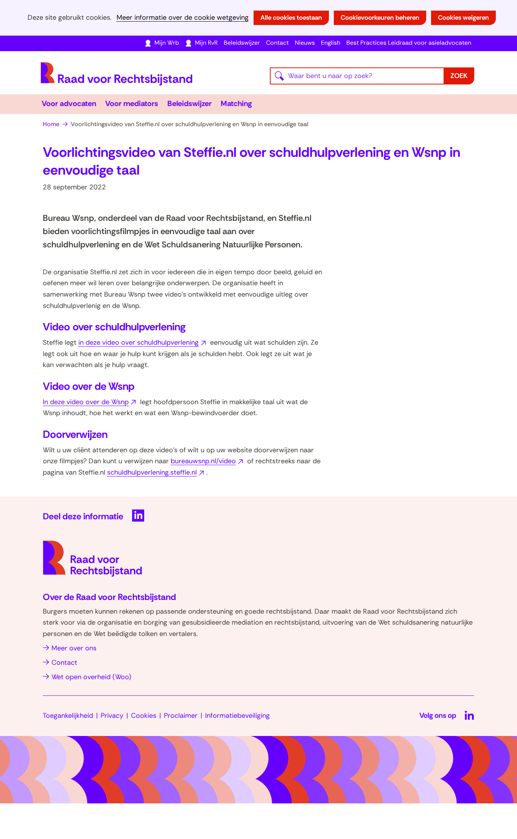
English (330, 43)
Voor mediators (131, 103)
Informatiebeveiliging (237, 715)
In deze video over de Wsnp (90, 401)
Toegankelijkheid (68, 715)
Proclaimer (181, 715)
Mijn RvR (206, 43)
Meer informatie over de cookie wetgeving (183, 17)
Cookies (143, 715)
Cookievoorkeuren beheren (380, 17)
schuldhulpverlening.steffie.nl (156, 472)
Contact (277, 43)
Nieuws (305, 43)
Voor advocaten (69, 103)
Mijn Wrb (166, 43)
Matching (236, 103)
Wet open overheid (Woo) (91, 676)
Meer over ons (74, 648)
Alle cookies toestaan (291, 17)
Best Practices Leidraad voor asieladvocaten (408, 43)
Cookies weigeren (463, 17)
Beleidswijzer (242, 43)
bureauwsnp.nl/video (208, 461)
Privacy (112, 715)
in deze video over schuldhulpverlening (143, 342)
